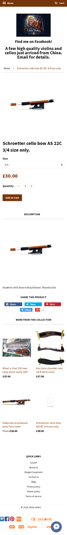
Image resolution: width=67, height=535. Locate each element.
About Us (33, 467)
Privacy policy (33, 486)
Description (32, 214)
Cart (61, 3)
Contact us (34, 477)
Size (5, 158)
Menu (10, 3)
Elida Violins (35, 507)
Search (33, 462)
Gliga (33, 481)
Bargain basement (33, 472)
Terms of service (33, 496)
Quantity (8, 186)
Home (7, 68)
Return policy (33, 491)
